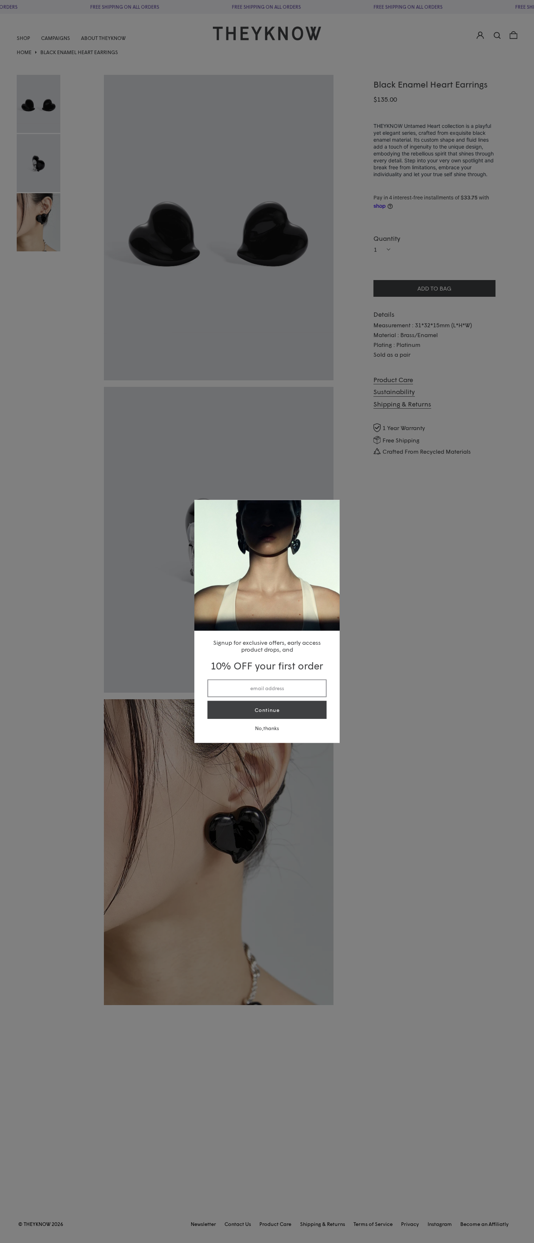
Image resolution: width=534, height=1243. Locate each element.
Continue (267, 710)
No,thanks (267, 728)
